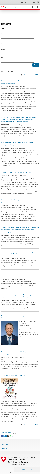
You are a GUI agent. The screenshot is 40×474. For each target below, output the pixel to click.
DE (22, 2)
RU (38, 2)
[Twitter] (4, 435)
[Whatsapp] (11, 435)
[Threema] (8, 435)
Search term (5, 34)
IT (26, 2)
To (2, 58)
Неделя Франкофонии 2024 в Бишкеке (13, 375)
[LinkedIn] (6, 435)
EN (34, 2)
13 (32, 75)
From (3, 49)
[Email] (12, 435)
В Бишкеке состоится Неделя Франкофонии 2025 (16, 172)
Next (36, 75)
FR (29, 2)
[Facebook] (2, 435)
